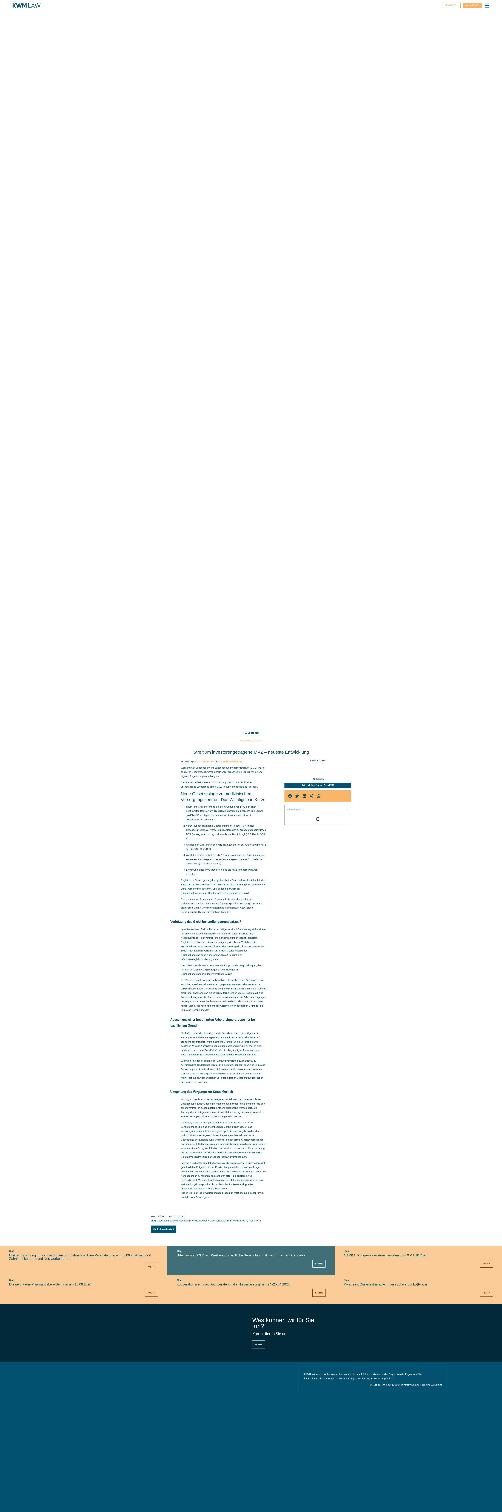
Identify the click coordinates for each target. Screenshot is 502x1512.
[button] (163, 1229)
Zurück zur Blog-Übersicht (251, 741)
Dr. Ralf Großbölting (231, 761)
